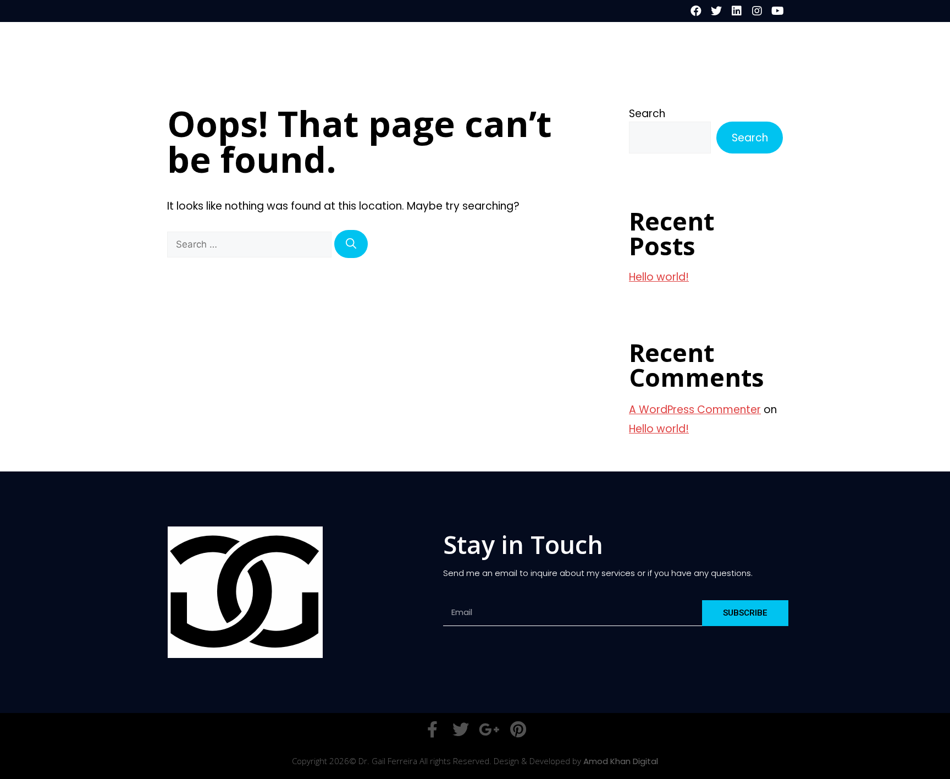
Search (647, 113)
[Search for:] (250, 244)
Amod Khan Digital (620, 761)
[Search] (351, 244)
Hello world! (659, 277)
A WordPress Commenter (695, 409)
